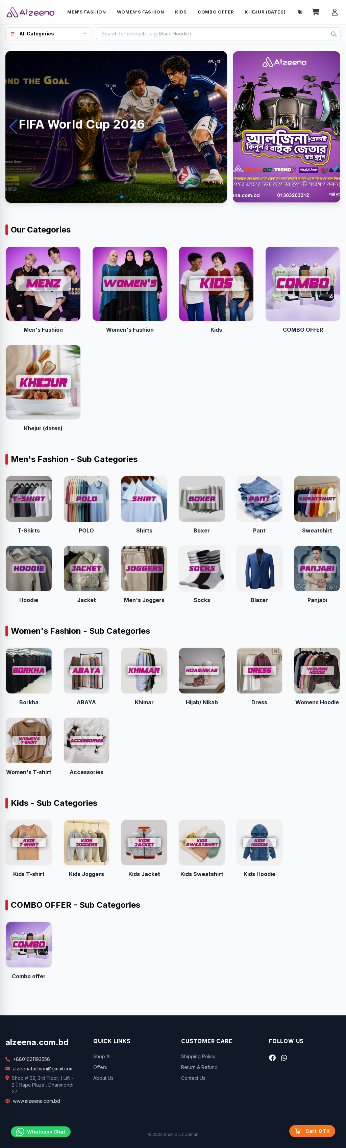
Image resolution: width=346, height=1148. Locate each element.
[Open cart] (315, 12)
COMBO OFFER (216, 12)
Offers (100, 1067)
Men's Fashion (86, 12)
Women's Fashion (140, 12)
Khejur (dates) (265, 12)
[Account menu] (335, 12)
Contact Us (193, 1078)
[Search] (334, 34)
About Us (103, 1078)
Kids (181, 12)
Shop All (102, 1056)
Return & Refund (199, 1067)
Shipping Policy (198, 1056)
